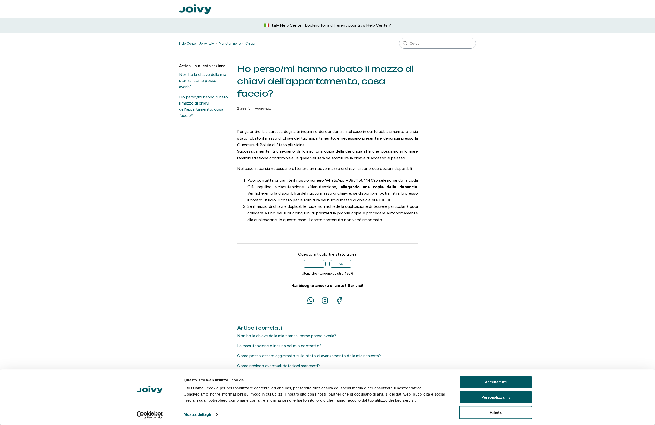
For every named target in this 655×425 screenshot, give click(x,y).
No (341, 264)
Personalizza (492, 397)
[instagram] (325, 303)
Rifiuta (495, 412)
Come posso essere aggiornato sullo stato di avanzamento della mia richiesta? (309, 355)
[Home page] (195, 9)
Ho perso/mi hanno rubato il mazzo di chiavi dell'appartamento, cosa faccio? (203, 106)
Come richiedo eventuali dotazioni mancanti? (278, 365)
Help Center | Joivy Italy (196, 43)
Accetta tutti (496, 382)
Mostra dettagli (197, 414)
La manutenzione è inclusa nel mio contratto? (279, 345)
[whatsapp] (311, 303)
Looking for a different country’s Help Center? (348, 25)
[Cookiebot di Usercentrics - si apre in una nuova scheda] (149, 415)
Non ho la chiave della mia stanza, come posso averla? (202, 80)
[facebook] (339, 303)
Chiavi (250, 43)
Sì (314, 264)
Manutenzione (230, 43)
